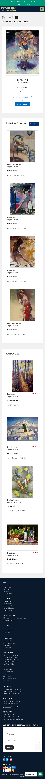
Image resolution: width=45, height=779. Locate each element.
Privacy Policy (7, 632)
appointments (7, 707)
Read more (22, 158)
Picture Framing (8, 601)
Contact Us (26, 4)
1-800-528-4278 (29, 2)
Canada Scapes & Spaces (11, 659)
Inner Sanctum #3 (14, 323)
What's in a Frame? (9, 643)
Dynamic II (11, 217)
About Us (5, 674)
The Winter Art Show (9, 664)
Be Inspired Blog (8, 672)
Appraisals (6, 589)
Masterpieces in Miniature (11, 655)
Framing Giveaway (8, 608)
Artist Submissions (9, 630)
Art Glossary (7, 647)
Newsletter (6, 680)
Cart (18, 4)
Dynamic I (11, 270)
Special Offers (7, 603)
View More (34, 124)
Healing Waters (13, 500)
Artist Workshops (8, 645)
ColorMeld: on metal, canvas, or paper (14, 618)
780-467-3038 (15, 2)
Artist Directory (7, 587)
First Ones (11, 553)
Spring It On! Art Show (10, 657)
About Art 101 (7, 641)
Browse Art (6, 585)
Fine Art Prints (7, 594)
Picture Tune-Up (8, 606)
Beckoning (11, 394)
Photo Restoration (8, 620)
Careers (5, 628)
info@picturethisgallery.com (15, 719)
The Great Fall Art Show (10, 662)
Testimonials (7, 676)
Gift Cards (6, 625)
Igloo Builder (12, 447)
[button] (42, 9)
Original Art (6, 591)
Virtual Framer (7, 610)
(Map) (21, 691)
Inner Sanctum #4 (14, 164)
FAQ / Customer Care (10, 678)
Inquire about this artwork (22, 97)
